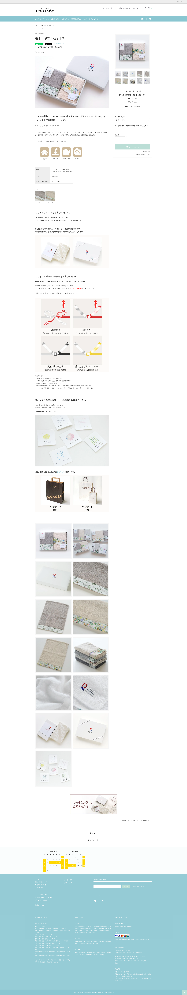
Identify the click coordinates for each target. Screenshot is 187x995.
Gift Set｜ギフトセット (47, 25)
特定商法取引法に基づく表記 (44, 897)
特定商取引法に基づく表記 (143, 154)
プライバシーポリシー (42, 900)
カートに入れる (133, 147)
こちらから (61, 472)
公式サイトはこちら (41, 905)
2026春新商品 (76, 19)
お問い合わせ (93, 19)
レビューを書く (95, 840)
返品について (146, 151)
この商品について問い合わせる (129, 820)
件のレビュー (59, 43)
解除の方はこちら (138, 886)
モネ (42, 28)
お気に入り (133, 102)
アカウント (181, 1)
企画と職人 (65, 19)
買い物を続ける (145, 820)
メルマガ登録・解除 (52, 19)
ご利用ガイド (39, 19)
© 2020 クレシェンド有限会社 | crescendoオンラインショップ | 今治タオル (94, 992)
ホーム (37, 25)
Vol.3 (85, 19)
